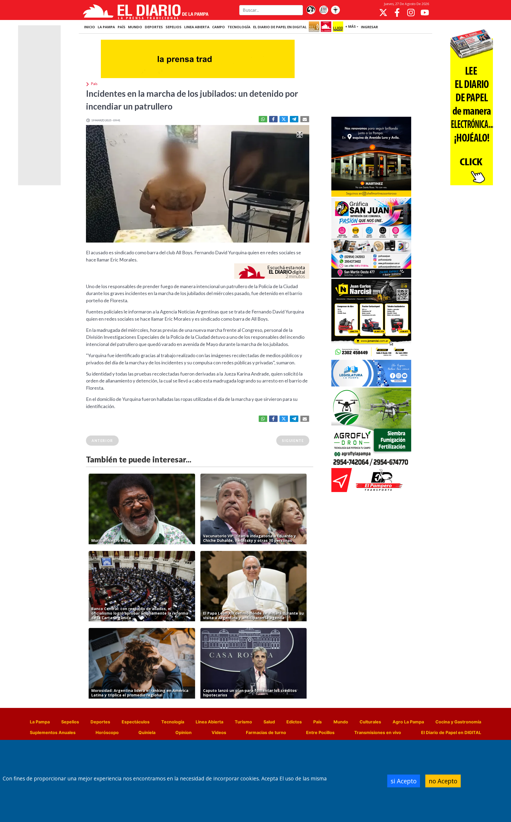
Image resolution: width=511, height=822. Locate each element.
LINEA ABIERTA (196, 27)
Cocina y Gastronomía (458, 721)
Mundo (340, 721)
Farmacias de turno (266, 732)
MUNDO (135, 27)
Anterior (102, 440)
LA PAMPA (106, 27)
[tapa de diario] (323, 10)
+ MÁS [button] (350, 26)
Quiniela (146, 732)
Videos (219, 732)
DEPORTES (154, 27)
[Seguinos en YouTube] (425, 12)
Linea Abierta (209, 721)
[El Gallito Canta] (311, 10)
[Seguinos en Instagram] (411, 12)
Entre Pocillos (320, 732)
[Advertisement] (371, 76)
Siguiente (293, 440)
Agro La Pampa (408, 721)
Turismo (243, 721)
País (317, 721)
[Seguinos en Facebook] (397, 12)
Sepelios (70, 721)
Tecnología (172, 721)
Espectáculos (136, 721)
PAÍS (121, 27)
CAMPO (218, 27)
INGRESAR (369, 27)
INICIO (89, 27)
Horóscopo (107, 732)
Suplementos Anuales (53, 732)
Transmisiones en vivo (377, 732)
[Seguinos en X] (383, 12)
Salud (269, 721)
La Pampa (40, 721)
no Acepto (443, 781)
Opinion (183, 732)
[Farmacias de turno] (335, 10)
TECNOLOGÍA (239, 27)
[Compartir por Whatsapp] (263, 119)
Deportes (100, 721)
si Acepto (404, 781)
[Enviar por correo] (304, 119)
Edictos (294, 721)
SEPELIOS (174, 27)
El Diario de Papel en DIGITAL (280, 27)
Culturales (370, 721)
